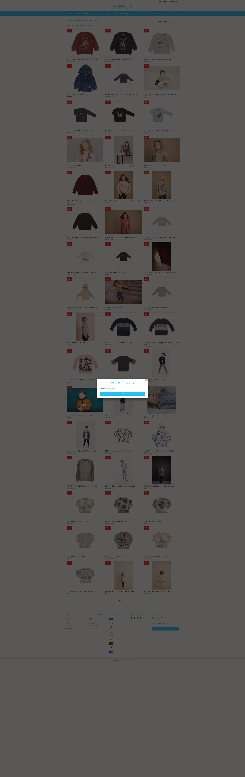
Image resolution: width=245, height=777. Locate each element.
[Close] (146, 380)
